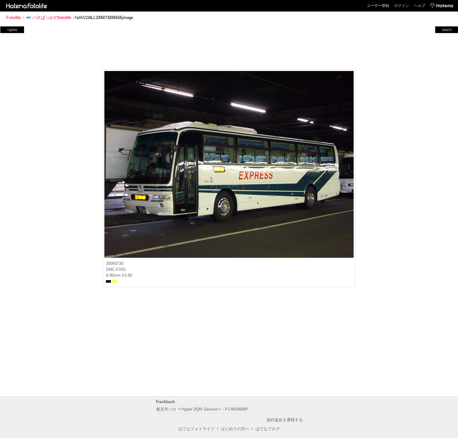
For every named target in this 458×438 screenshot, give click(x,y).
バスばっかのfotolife (51, 17)
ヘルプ (419, 5)
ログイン (401, 5)
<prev (12, 29)
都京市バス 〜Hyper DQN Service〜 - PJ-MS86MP (202, 409)
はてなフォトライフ (196, 428)
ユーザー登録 (378, 5)
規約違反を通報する (284, 419)
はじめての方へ (235, 428)
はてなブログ (267, 428)
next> (447, 29)
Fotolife (13, 17)
